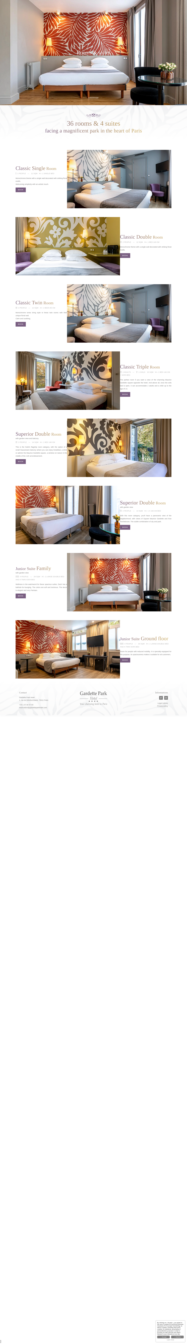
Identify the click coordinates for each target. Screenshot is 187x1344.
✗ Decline (177, 1337)
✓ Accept (163, 1337)
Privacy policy (162, 706)
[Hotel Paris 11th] (166, 698)
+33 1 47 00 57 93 (26, 705)
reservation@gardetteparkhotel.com (33, 708)
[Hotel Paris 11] (161, 698)
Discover (93, 98)
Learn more (170, 1340)
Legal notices (163, 703)
